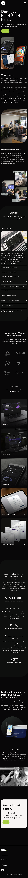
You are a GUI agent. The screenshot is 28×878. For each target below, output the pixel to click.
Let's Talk (5, 31)
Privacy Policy (4, 855)
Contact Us (4, 860)
